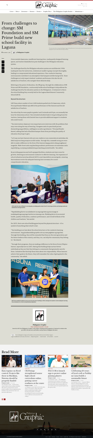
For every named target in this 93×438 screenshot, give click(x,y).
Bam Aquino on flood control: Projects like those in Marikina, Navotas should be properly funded (11, 376)
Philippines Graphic (23, 52)
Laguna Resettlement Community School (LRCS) (20, 336)
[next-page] (5, 399)
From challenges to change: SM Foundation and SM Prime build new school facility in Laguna (34, 335)
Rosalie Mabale (43, 336)
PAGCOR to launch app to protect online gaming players (57, 373)
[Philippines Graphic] (46, 5)
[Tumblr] (52, 429)
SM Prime (56, 336)
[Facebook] (3, 61)
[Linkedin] (44, 429)
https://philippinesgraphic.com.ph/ (39, 326)
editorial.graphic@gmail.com (49, 426)
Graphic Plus (4, 368)
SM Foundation (50, 336)
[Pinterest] (3, 68)
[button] (7, 5)
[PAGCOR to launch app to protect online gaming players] (58, 361)
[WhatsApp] (3, 71)
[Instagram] (41, 429)
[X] (3, 65)
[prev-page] (2, 399)
